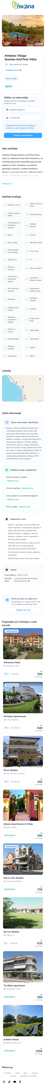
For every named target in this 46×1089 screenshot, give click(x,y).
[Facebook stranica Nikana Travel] (20, 1082)
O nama (13, 1076)
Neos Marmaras (15, 64)
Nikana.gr (7, 1067)
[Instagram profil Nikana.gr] (4, 1082)
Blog (25, 1073)
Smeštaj (8, 1073)
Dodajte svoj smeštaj (28, 1076)
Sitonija (25, 64)
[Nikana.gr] (23, 5)
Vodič (17, 1073)
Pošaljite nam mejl (23, 610)
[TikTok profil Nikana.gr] (9, 1082)
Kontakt (35, 1073)
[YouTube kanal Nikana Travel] (15, 1082)
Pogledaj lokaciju (12, 70)
